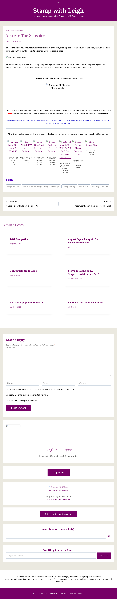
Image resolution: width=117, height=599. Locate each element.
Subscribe (104, 555)
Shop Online (64, 499)
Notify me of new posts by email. (23, 400)
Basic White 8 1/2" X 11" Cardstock (26, 158)
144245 (39, 162)
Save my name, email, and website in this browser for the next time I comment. (42, 389)
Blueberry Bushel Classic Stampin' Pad (78, 162)
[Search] (109, 536)
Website (82, 383)
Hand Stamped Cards (14, 31)
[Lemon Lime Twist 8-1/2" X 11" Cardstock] (39, 146)
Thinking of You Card (100, 186)
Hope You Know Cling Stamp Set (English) (13, 158)
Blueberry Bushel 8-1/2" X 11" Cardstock (52, 158)
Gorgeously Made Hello (23, 270)
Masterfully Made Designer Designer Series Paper (41, 186)
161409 (13, 162)
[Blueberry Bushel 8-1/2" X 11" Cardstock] (52, 146)
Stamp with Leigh (69, 186)
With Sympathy (19, 239)
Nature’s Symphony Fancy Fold (27, 302)
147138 (78, 165)
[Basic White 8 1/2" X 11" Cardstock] (26, 146)
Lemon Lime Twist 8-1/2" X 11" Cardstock (39, 158)
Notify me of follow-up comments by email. (28, 395)
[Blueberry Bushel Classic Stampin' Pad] (78, 148)
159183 (91, 153)
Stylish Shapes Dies (91, 151)
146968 (52, 162)
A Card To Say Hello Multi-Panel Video (23, 204)
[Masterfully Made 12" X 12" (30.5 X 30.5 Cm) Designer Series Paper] (65, 149)
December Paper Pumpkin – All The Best (92, 204)
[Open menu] (58, 2)
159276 (26, 160)
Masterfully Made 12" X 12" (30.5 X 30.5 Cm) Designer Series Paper (65, 166)
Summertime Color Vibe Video (85, 302)
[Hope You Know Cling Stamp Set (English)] (13, 146)
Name (10, 383)
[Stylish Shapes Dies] (91, 143)
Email (46, 383)
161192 (65, 170)
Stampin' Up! (84, 186)
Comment (11, 347)
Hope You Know (13, 186)
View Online (52, 499)
